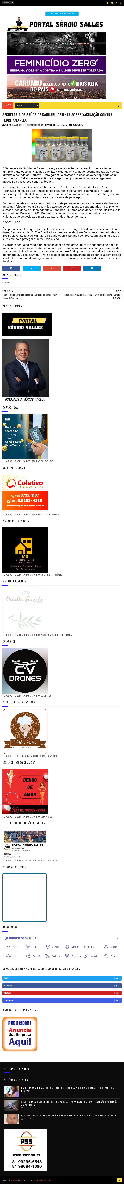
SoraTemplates (16, 1180)
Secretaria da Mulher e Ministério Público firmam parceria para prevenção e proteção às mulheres (69, 1103)
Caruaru (78, 124)
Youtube (7, 993)
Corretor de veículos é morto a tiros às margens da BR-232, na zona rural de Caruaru (69, 1115)
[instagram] (112, 3)
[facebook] (107, 3)
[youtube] (120, 3)
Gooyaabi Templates (43, 1180)
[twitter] (116, 3)
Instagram (9, 1000)
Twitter (7, 978)
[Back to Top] (119, 1180)
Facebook (8, 985)
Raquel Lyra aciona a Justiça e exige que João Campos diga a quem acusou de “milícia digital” (67, 1089)
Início (8, 105)
